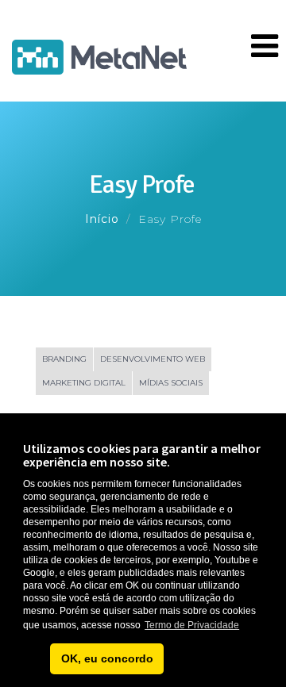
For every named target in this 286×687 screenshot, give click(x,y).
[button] (33, 659)
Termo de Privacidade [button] (192, 625)
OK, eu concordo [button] (107, 658)
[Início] (99, 53)
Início (102, 219)
